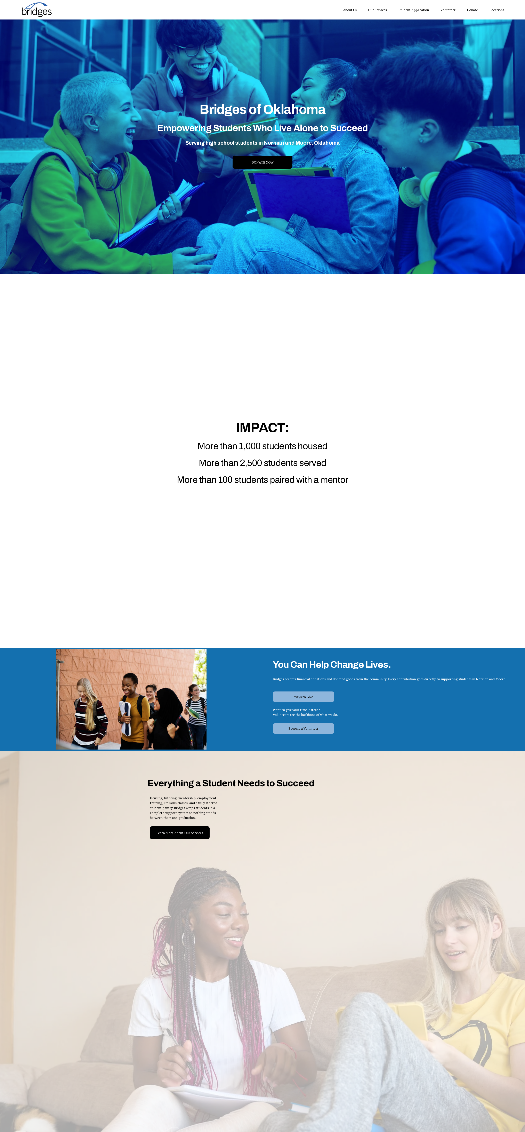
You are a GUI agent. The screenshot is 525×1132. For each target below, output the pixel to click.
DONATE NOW (263, 162)
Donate (472, 10)
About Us (350, 10)
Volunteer (448, 10)
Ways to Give (303, 697)
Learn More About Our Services (179, 833)
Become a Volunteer (303, 728)
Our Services (377, 10)
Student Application (413, 10)
